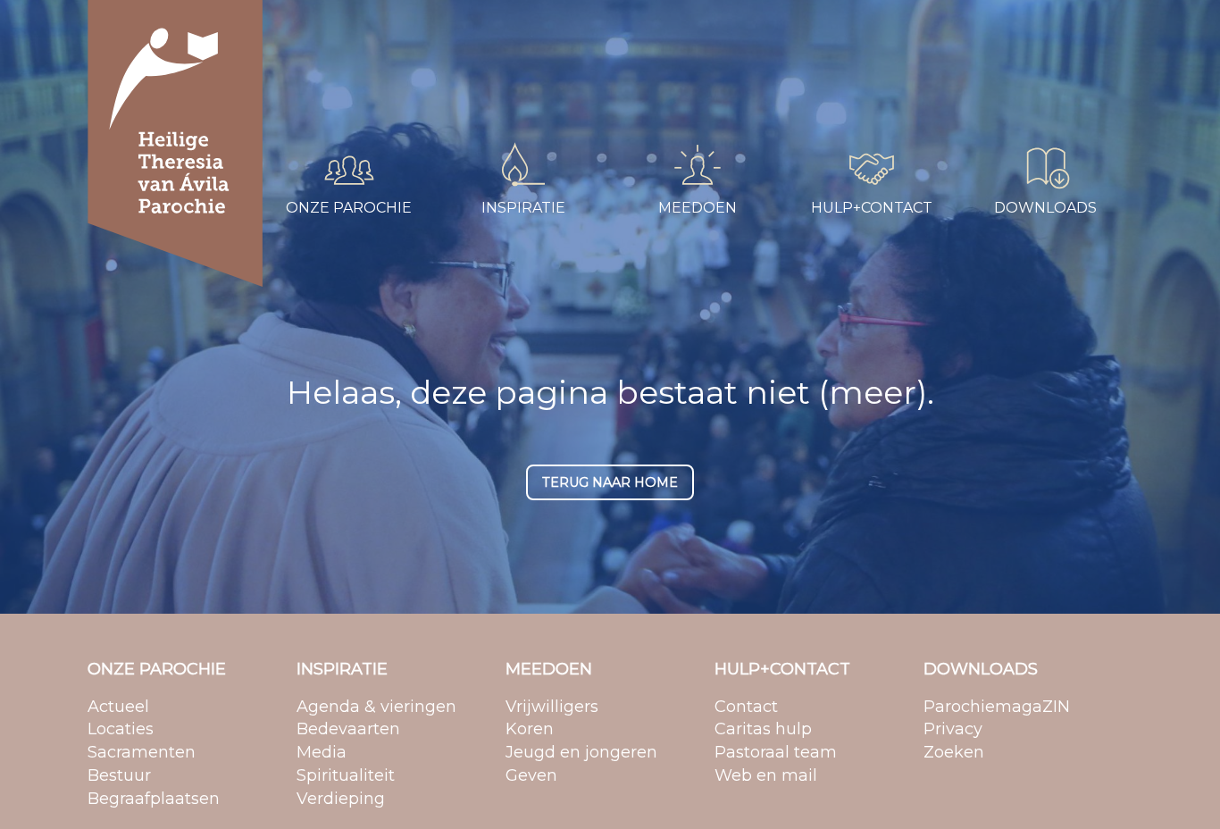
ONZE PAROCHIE (157, 669)
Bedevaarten (494, 53)
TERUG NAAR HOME (610, 482)
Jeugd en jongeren (687, 75)
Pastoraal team (849, 75)
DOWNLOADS (980, 669)
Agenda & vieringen (515, 29)
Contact (827, 29)
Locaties (306, 53)
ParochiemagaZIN (1034, 29)
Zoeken (1000, 75)
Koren (646, 53)
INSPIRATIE (342, 669)
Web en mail (841, 98)
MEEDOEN (549, 669)
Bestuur (305, 98)
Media (473, 75)
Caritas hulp (838, 53)
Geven (648, 98)
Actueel (304, 29)
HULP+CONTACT (782, 669)
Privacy (999, 53)
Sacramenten (321, 75)
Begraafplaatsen (330, 121)
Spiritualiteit (490, 98)
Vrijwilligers (662, 29)
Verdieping (487, 121)
